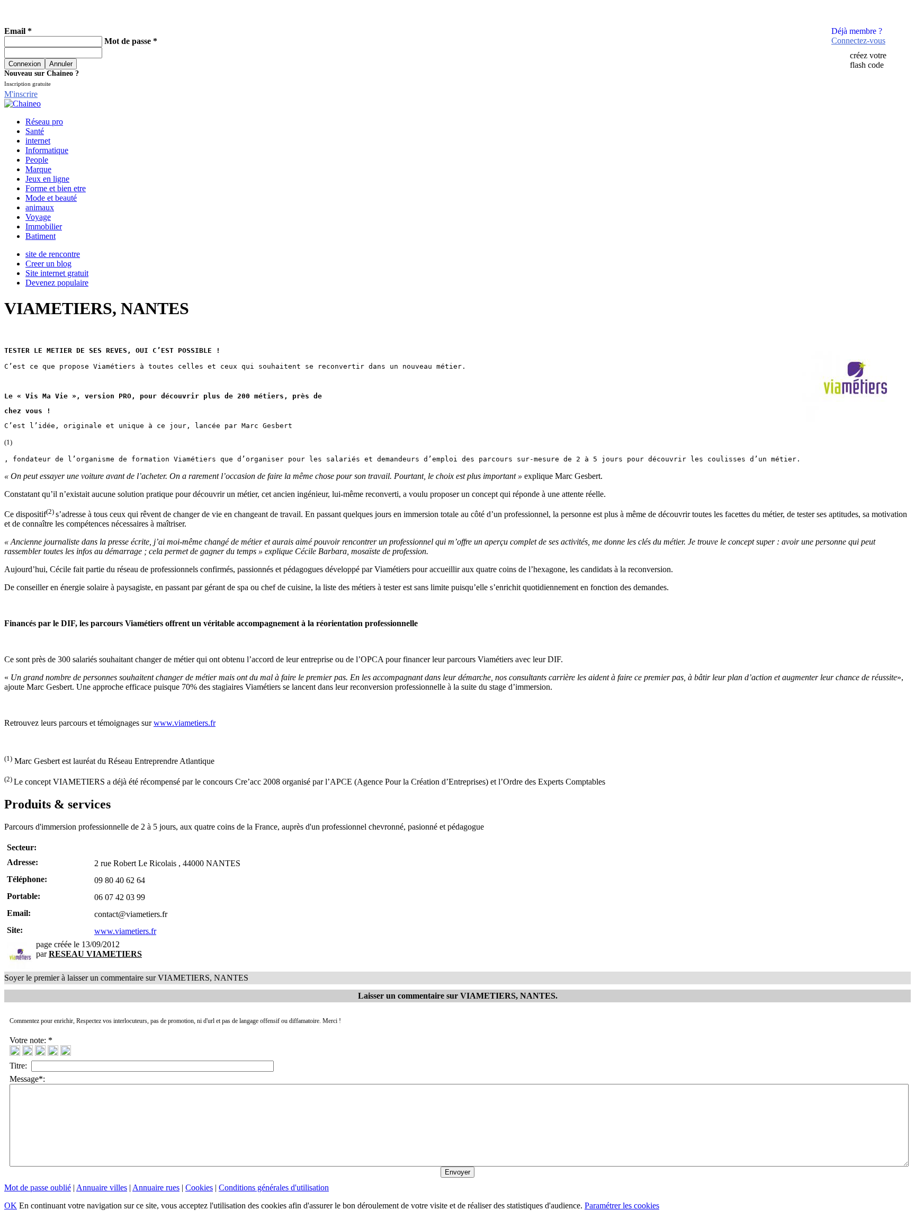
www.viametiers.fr (185, 722)
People (36, 159)
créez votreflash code (868, 60)
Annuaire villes (101, 1187)
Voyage (38, 216)
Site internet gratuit (56, 273)
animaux (39, 207)
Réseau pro (44, 121)
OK (10, 1205)
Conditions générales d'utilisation (274, 1187)
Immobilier (43, 226)
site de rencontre (52, 254)
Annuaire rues (156, 1187)
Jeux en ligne (47, 178)
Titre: (20, 1065)
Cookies (199, 1187)
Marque (38, 169)
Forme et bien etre (55, 188)
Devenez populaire (56, 282)
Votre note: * (32, 1040)
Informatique (46, 150)
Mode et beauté (51, 197)
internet (37, 140)
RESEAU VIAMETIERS (95, 953)
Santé (34, 131)
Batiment (40, 236)
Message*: (27, 1078)
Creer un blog (48, 263)
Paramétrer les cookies (622, 1205)
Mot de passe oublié (37, 1187)
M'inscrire (21, 94)
